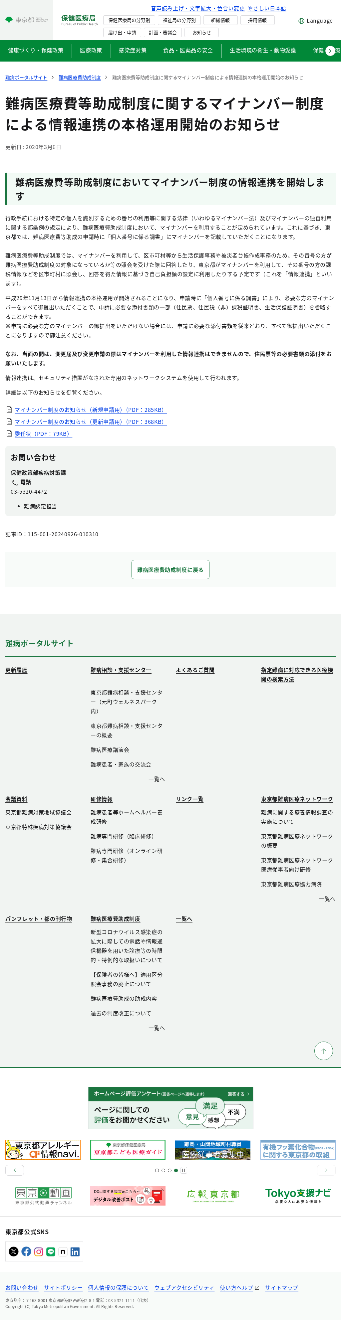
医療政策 (91, 50)
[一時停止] (183, 1170)
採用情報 (257, 20)
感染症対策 (133, 50)
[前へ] (14, 1170)
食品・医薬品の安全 (188, 50)
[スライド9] (169, 1170)
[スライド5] (163, 1170)
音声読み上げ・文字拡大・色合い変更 (198, 8)
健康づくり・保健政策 (35, 50)
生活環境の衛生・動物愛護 (263, 50)
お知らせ (201, 32)
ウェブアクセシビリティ (184, 1287)
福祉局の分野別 (179, 20)
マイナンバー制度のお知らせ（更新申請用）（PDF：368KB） (91, 421)
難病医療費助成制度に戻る (170, 570)
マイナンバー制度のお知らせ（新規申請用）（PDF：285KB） (91, 409)
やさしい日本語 (266, 8)
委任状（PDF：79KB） (43, 433)
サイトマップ (281, 1287)
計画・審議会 (163, 32)
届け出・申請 (122, 32)
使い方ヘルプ (236, 1287)
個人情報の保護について (118, 1287)
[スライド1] (157, 1170)
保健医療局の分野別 (129, 20)
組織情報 (220, 20)
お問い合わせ (22, 1287)
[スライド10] (176, 1170)
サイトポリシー (63, 1287)
